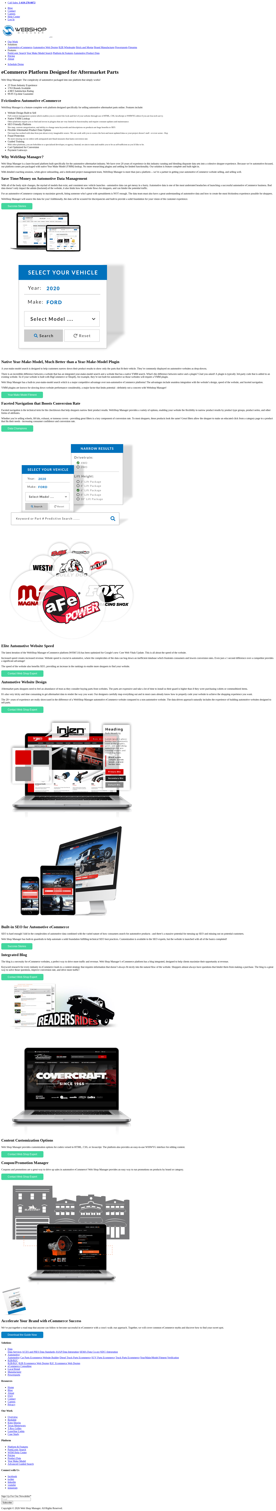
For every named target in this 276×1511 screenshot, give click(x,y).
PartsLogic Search (17, 53)
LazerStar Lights (16, 1431)
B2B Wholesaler (67, 47)
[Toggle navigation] (51, 37)
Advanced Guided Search (21, 1464)
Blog (10, 8)
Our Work (13, 41)
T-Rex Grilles (14, 1428)
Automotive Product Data (87, 53)
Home (11, 1387)
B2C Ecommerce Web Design (65, 1363)
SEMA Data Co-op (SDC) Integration (99, 1351)
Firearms (132, 47)
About (11, 58)
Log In (11, 19)
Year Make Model (17, 1461)
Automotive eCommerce (20, 47)
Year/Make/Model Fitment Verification (159, 1357)
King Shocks (14, 1422)
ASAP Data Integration (67, 1351)
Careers (11, 13)
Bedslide (12, 1419)
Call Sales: (21, 2)
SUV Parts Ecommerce (103, 1357)
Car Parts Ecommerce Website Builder (39, 1357)
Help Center (14, 16)
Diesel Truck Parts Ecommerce (75, 1357)
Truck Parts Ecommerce (127, 1357)
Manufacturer (14, 1372)
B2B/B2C (13, 1360)
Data (10, 1349)
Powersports (121, 47)
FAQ (10, 1396)
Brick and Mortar (84, 47)
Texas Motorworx (17, 1425)
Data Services (15, 1351)
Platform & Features (63, 53)
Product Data (14, 1458)
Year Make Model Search (39, 53)
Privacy (11, 1404)
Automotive (14, 1354)
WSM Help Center (17, 1452)
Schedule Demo (16, 64)
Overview (13, 1417)
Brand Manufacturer (104, 47)
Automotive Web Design (45, 47)
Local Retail (14, 1369)
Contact (11, 11)
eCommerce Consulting (19, 1366)
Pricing (11, 56)
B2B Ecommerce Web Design (34, 1363)
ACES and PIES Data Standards (38, 1351)
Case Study (13, 1434)
